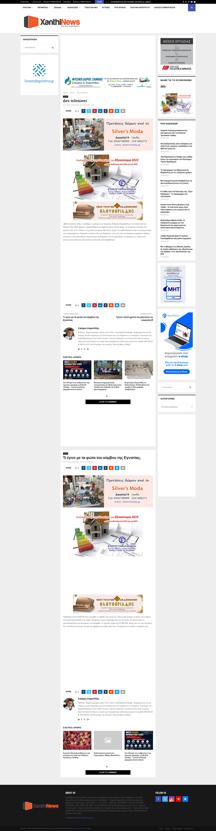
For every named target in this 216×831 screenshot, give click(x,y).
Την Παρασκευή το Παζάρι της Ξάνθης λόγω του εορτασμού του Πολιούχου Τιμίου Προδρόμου (176, 159)
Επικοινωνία (37, 2)
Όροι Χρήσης (120, 8)
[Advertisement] (108, 56)
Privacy (167, 828)
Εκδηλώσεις (73, 8)
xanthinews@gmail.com (84, 818)
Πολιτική (27, 8)
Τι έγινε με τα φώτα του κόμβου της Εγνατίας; (81, 318)
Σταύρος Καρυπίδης (72, 105)
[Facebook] (158, 799)
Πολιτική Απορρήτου (140, 8)
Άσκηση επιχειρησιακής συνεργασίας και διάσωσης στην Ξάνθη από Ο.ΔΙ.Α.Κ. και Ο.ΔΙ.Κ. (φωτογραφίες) (108, 386)
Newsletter (67, 2)
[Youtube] (178, 799)
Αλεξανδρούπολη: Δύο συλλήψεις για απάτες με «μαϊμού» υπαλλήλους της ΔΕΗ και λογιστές (176, 146)
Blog (161, 828)
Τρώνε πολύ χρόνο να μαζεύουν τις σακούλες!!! (134, 318)
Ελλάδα (57, 8)
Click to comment (108, 402)
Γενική (66, 96)
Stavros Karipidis (76, 828)
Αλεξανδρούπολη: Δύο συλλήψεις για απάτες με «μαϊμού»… (131, 2)
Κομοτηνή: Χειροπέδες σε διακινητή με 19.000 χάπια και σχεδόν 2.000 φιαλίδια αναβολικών (137, 386)
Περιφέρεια (43, 8)
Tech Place (87, 828)
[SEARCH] (53, 47)
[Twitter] (165, 799)
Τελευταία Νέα (91, 8)
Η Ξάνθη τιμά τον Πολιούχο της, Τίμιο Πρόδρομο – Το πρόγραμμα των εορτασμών (176, 193)
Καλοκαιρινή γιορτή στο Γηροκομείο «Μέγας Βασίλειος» (107, 754)
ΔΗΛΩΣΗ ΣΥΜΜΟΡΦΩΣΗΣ (52, 2)
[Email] (185, 799)
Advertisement (177, 828)
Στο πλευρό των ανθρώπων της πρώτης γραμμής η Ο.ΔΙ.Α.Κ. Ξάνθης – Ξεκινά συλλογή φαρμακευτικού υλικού (76, 386)
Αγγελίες (106, 8)
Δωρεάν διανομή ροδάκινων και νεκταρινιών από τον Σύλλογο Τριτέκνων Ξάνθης (76, 755)
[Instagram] (171, 799)
